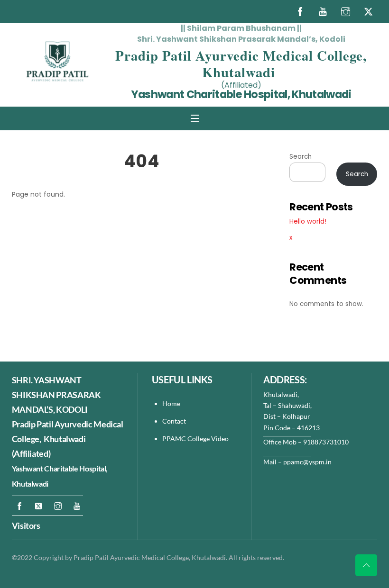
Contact (174, 421)
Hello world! (307, 221)
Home (171, 403)
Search (300, 156)
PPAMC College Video (195, 438)
